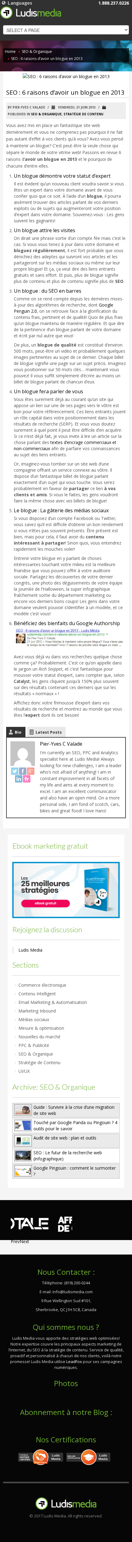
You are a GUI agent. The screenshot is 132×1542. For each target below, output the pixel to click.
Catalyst (22, 681)
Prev (15, 1241)
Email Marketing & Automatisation (52, 1002)
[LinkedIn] (18, 778)
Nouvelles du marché (39, 1037)
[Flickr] (26, 778)
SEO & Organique (37, 51)
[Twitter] (14, 771)
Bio (18, 732)
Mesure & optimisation (41, 1028)
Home (10, 51)
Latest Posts (49, 732)
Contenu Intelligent (37, 994)
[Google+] (30, 771)
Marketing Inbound (37, 1011)
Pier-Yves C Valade (61, 743)
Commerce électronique (42, 985)
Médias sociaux (33, 1019)
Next (24, 1241)
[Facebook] (22, 771)
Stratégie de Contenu (83, 114)
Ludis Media (30, 950)
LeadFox (74, 1361)
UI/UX (24, 1071)
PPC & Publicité (33, 1045)
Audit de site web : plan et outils (64, 1138)
